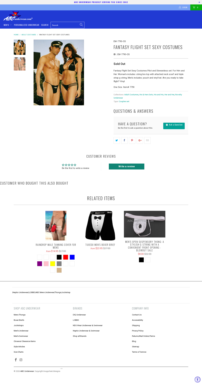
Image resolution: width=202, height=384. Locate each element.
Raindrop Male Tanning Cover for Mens (56, 225)
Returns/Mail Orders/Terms (143, 336)
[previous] (34, 72)
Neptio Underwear (20, 292)
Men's (7, 24)
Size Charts (18, 352)
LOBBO (32, 292)
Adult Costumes (131, 94)
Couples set (124, 101)
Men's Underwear (21, 331)
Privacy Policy (137, 331)
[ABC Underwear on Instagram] (21, 360)
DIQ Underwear (79, 315)
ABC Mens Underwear (45, 292)
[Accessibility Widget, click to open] (198, 380)
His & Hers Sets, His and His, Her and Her (156, 94)
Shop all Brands (79, 336)
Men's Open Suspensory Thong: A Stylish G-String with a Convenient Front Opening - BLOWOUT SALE (144, 224)
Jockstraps (19, 325)
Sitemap (135, 346)
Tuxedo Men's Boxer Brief (100, 225)
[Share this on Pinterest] (132, 140)
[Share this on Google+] (140, 140)
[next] (106, 72)
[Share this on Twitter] (117, 140)
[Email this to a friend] (147, 140)
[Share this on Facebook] (124, 140)
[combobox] (67, 25)
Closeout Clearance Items (24, 341)
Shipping (136, 325)
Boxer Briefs (19, 320)
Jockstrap (66, 292)
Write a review (126, 166)
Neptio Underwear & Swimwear (86, 331)
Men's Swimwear (21, 336)
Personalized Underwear (26, 24)
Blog (134, 341)
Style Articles (19, 346)
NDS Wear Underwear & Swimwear (87, 325)
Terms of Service (139, 352)
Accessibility (137, 320)
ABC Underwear (27, 371)
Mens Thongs (19, 315)
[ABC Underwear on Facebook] (16, 360)
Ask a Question (175, 124)
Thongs (58, 292)
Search (45, 24)
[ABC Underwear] (102, 15)
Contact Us (137, 315)
